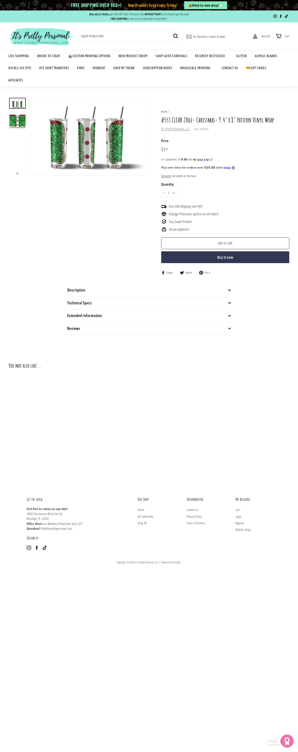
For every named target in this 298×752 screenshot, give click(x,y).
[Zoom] (88, 137)
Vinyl (81, 68)
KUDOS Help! (243, 530)
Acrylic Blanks (266, 55)
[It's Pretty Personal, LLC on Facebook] (36, 547)
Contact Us (230, 68)
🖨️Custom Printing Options (89, 55)
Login (238, 516)
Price (164, 140)
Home (164, 111)
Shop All (142, 523)
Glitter (241, 55)
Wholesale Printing (195, 68)
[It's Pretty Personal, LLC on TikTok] (44, 547)
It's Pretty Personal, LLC (175, 128)
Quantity (167, 184)
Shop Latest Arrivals (171, 55)
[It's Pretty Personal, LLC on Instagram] (29, 547)
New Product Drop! (133, 55)
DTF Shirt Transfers (54, 68)
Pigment (99, 68)
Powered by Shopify (170, 562)
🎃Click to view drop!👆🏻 (205, 5)
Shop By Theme (124, 68)
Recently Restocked (210, 55)
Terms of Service (196, 523)
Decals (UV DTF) (19, 68)
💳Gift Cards (256, 68)
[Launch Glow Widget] (287, 741)
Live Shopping (18, 55)
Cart (238, 509)
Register (240, 523)
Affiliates (15, 80)
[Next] (17, 172)
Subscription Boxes (157, 68)
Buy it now (225, 257)
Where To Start (48, 55)
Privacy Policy (194, 516)
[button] (225, 159)
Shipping (166, 176)
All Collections (146, 516)
